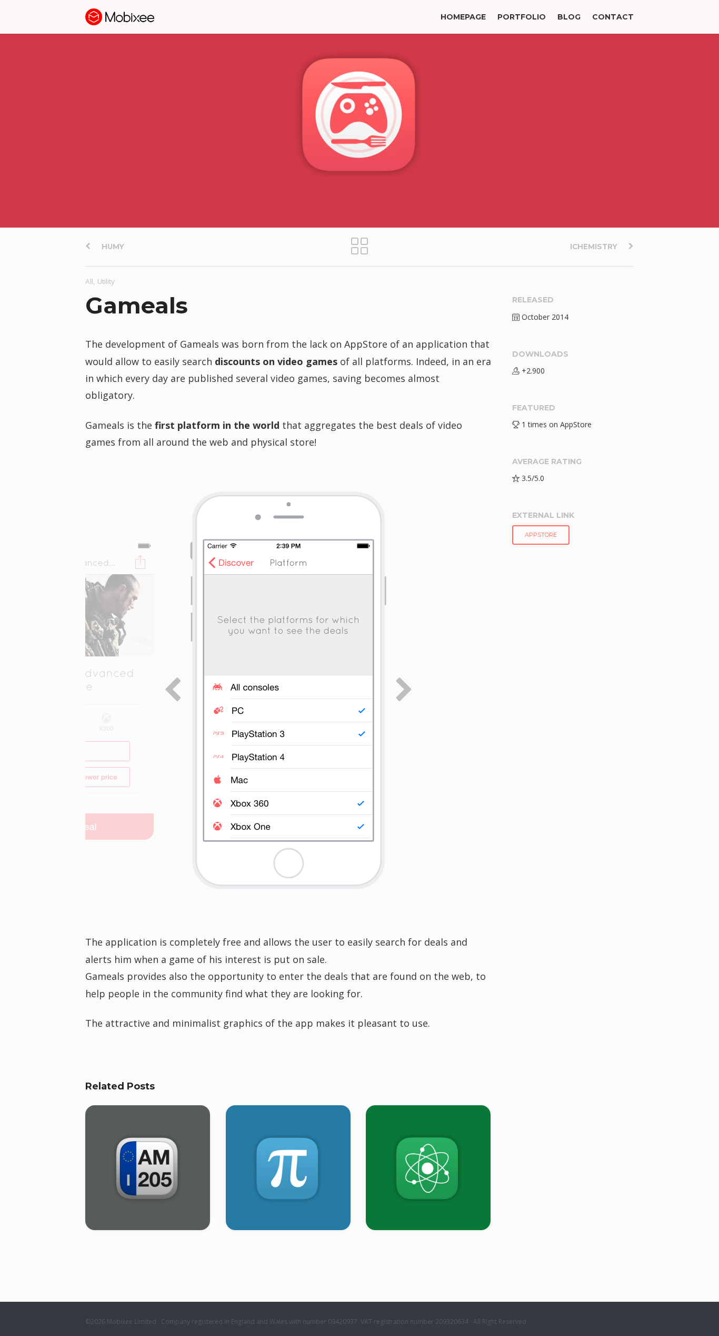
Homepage (463, 17)
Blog (569, 17)
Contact (613, 17)
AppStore (541, 534)
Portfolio (521, 17)
